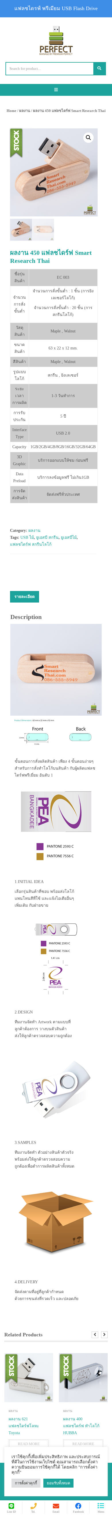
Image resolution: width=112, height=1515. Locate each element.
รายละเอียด (24, 596)
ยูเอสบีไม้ (69, 537)
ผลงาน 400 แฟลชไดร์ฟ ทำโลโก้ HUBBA (81, 1426)
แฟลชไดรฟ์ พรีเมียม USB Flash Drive (56, 8)
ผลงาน (24, 111)
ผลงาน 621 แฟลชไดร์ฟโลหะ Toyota (24, 1426)
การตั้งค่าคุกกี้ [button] (26, 1483)
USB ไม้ (27, 537)
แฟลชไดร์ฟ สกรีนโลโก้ (30, 544)
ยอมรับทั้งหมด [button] (58, 1483)
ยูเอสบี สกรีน (47, 537)
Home (11, 111)
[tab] (24, 597)
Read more (29, 1444)
